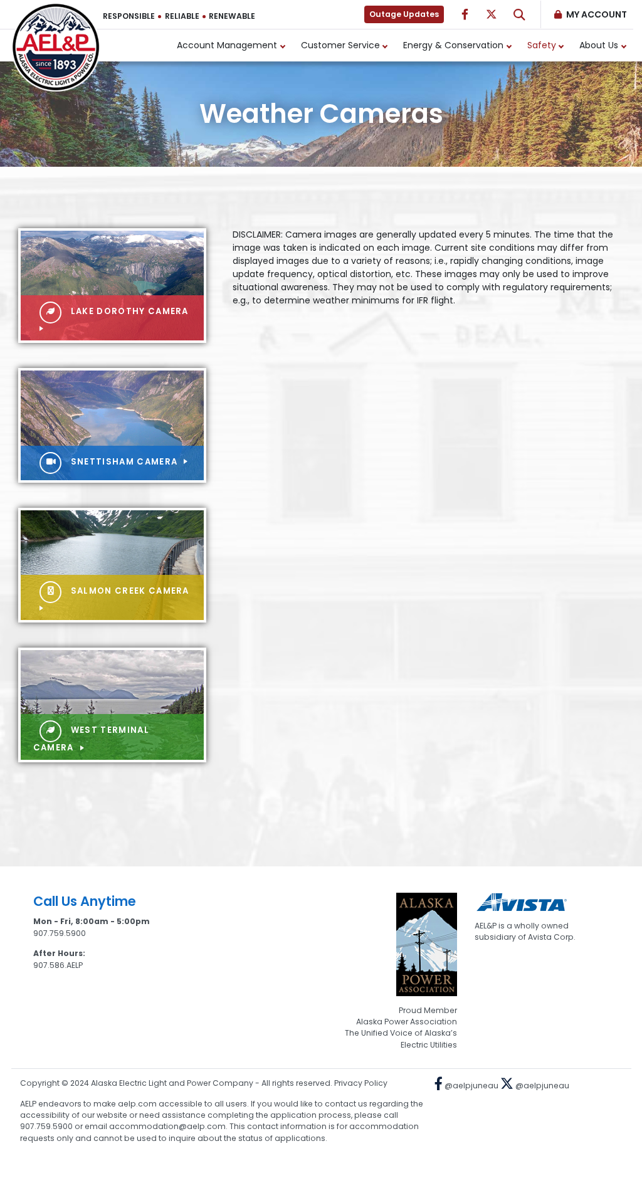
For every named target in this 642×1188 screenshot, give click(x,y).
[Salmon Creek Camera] (112, 564)
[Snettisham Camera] (112, 424)
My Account (596, 14)
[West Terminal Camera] (112, 704)
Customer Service (340, 45)
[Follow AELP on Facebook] (465, 14)
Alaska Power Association (406, 1021)
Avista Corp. (552, 937)
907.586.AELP (58, 965)
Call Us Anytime (84, 901)
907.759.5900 (59, 933)
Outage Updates (404, 14)
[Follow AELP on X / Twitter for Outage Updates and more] (491, 14)
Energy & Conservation (453, 45)
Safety (541, 45)
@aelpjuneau (470, 1085)
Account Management (227, 45)
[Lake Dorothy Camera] (112, 284)
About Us (598, 45)
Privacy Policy (360, 1083)
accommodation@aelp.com (167, 1126)
